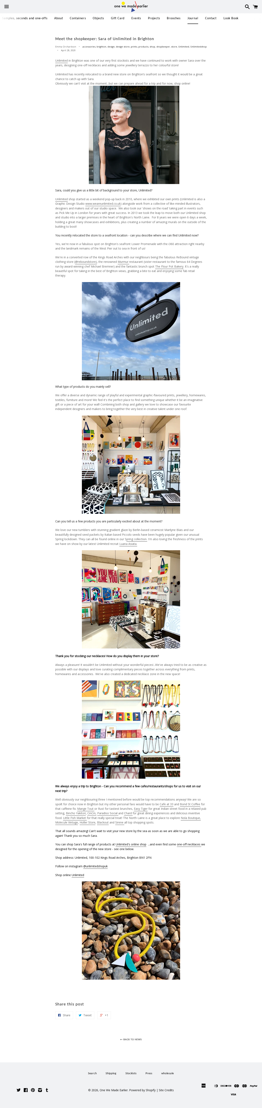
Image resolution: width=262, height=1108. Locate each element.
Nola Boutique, (191, 818)
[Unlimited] (131, 513)
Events (136, 18)
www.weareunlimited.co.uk (103, 204)
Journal (192, 18)
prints (134, 46)
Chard (128, 813)
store (174, 46)
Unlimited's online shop (131, 844)
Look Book (231, 18)
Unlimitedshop (198, 46)
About (58, 18)
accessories (88, 46)
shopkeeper (163, 46)
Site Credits (166, 1090)
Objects (98, 18)
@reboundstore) (86, 262)
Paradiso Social (107, 813)
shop (152, 46)
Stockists (131, 1073)
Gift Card (117, 18)
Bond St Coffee (190, 804)
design (111, 46)
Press (149, 1073)
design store (123, 46)
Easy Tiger (141, 809)
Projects (154, 18)
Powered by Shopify (142, 1090)
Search (92, 1073)
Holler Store (87, 822)
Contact (211, 18)
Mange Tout (85, 809)
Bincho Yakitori (76, 813)
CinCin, (91, 813)
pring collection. (136, 539)
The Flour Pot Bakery (169, 266)
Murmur (123, 262)
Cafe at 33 (166, 804)
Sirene (119, 822)
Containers (78, 18)
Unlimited (183, 46)
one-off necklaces (189, 844)
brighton (101, 46)
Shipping (111, 1073)
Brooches (173, 18)
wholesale (167, 1073)
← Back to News (131, 1039)
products (143, 46)
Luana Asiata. (128, 544)
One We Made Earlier (114, 1090)
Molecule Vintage (66, 822)
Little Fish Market (75, 818)
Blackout (103, 822)
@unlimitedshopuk (95, 866)
